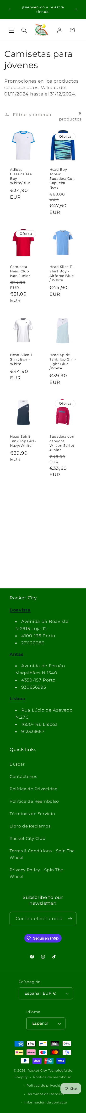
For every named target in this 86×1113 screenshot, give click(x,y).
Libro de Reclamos (30, 826)
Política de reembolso (52, 1077)
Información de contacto (45, 1102)
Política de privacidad (46, 1085)
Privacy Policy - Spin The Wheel (36, 873)
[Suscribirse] (70, 918)
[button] (11, 30)
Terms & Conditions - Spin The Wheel (42, 854)
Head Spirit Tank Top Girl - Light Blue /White (62, 361)
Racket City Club (28, 838)
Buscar (17, 764)
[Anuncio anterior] (9, 9)
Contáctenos (23, 776)
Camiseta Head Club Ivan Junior (20, 271)
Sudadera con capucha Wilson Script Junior (61, 443)
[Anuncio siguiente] (76, 9)
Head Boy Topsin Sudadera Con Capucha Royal (62, 178)
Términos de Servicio (32, 813)
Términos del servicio (45, 1094)
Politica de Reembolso (34, 801)
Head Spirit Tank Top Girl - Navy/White (23, 440)
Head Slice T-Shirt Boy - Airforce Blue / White (61, 273)
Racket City (37, 1070)
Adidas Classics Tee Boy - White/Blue (21, 176)
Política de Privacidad (34, 789)
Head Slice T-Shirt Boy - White (22, 359)
